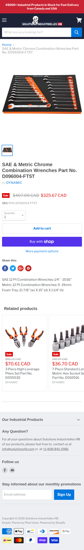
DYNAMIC (14, 183)
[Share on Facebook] (5, 268)
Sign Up (64, 494)
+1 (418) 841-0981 (56, 449)
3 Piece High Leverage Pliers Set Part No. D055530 (22, 373)
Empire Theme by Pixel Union (20, 522)
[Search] (76, 32)
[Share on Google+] (21, 268)
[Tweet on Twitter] (13, 268)
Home (6, 45)
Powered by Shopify (52, 522)
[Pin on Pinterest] (28, 268)
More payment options (42, 251)
